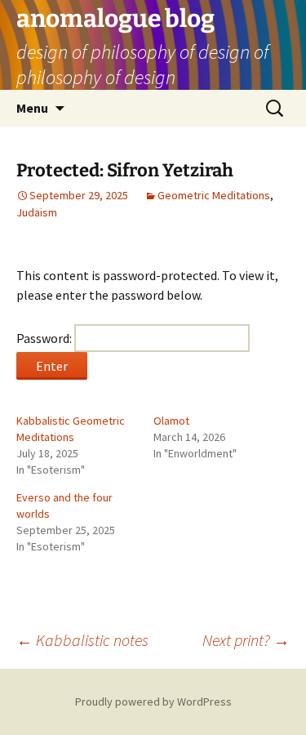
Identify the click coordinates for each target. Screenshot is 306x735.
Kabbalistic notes (82, 640)
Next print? (246, 640)
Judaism (36, 212)
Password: (45, 338)
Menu (32, 108)
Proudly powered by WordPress (153, 701)
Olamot (171, 420)
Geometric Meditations (213, 195)
